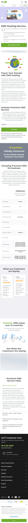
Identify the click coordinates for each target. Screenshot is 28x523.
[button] (2, 293)
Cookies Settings (14, 516)
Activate (14, 129)
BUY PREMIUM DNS (14, 45)
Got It (14, 520)
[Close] (26, 504)
